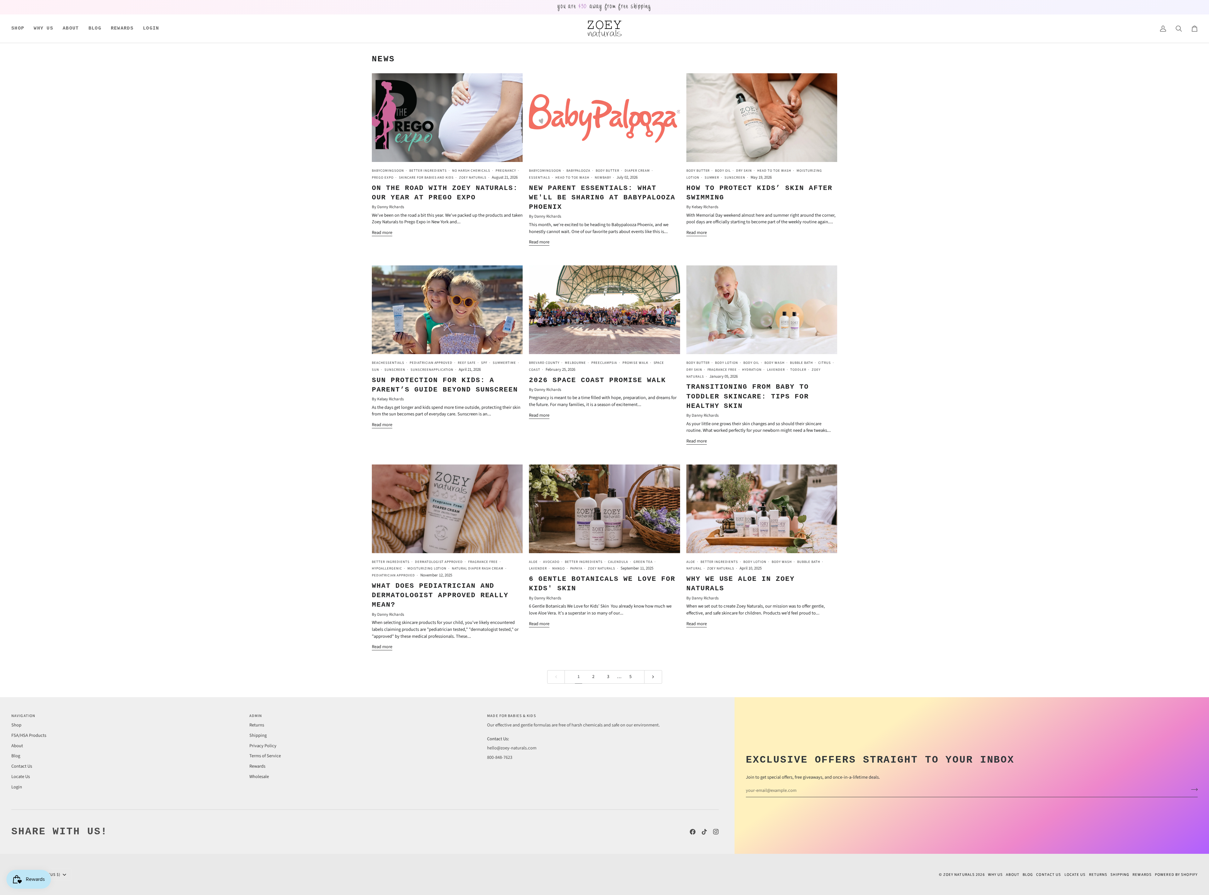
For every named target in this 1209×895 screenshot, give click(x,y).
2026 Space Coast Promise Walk (597, 380)
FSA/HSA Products (28, 735)
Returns (256, 725)
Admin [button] (255, 716)
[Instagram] (716, 832)
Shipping (258, 735)
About (17, 745)
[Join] (1192, 790)
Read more (382, 232)
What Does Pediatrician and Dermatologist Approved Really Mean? (440, 595)
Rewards (257, 766)
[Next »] (653, 677)
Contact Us (21, 766)
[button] (20, 28)
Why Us (995, 874)
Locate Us (20, 776)
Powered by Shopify (1176, 874)
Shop (16, 725)
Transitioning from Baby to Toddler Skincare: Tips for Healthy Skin (747, 396)
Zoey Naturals (959, 874)
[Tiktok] (704, 832)
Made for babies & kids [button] (511, 716)
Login (16, 787)
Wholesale (259, 776)
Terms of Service (265, 756)
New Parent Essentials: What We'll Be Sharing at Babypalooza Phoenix (602, 197)
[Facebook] (692, 832)
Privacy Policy (262, 745)
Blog (15, 756)
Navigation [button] (23, 716)
